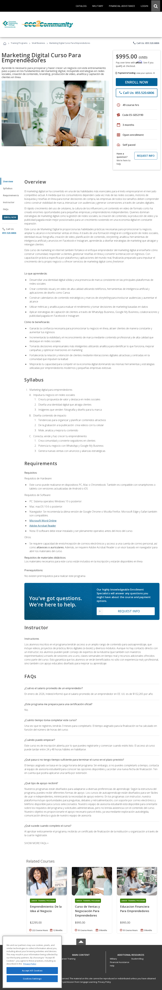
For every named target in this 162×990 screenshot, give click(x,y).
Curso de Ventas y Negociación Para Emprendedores (87, 911)
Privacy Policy (104, 982)
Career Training (67, 958)
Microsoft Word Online (42, 520)
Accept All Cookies (32, 970)
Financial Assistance (119, 962)
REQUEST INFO (146, 155)
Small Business (38, 43)
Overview (8, 181)
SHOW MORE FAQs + (36, 843)
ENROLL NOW (136, 82)
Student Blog (137, 958)
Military (113, 958)
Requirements (11, 195)
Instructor (9, 202)
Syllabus (7, 188)
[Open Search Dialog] (155, 5)
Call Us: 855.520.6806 (146, 43)
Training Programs (19, 43)
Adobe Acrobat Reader (42, 525)
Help (112, 965)
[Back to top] (81, 954)
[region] (32, 962)
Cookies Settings (32, 978)
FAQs (6, 209)
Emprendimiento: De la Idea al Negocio (46, 909)
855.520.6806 (9, 232)
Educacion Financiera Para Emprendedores (134, 909)
